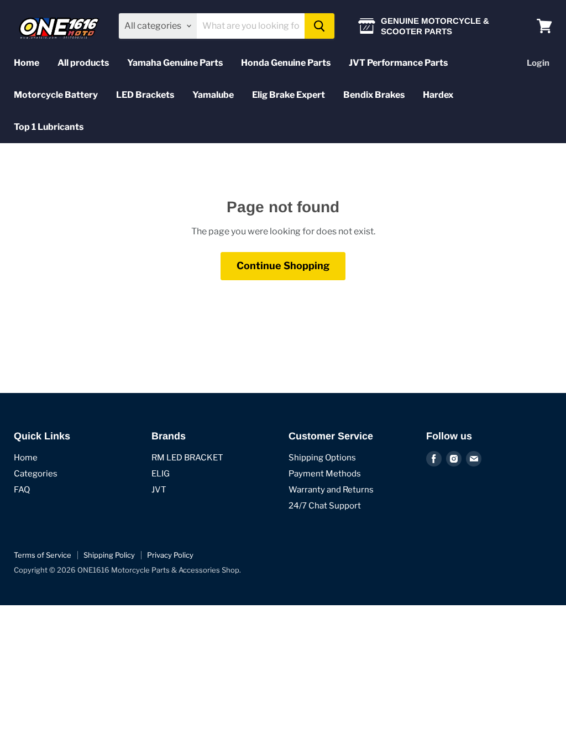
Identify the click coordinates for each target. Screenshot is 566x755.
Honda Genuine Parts (286, 62)
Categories (35, 474)
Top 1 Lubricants (48, 127)
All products (83, 62)
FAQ (22, 490)
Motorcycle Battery (56, 95)
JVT (158, 490)
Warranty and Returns (331, 490)
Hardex (438, 95)
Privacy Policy (170, 554)
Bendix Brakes (374, 95)
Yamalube (213, 95)
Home (26, 62)
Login (538, 63)
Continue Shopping (283, 265)
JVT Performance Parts (398, 62)
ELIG (160, 474)
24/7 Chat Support (325, 506)
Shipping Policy (109, 554)
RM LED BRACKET (187, 458)
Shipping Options (322, 458)
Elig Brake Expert (288, 95)
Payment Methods (325, 474)
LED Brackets (145, 95)
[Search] (319, 26)
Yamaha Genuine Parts (175, 62)
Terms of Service (42, 554)
